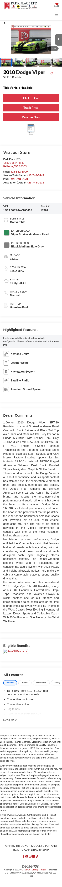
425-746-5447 (35, 175)
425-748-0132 (35, 182)
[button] (4, 23)
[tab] (10, 682)
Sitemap (35, 870)
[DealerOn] (30, 866)
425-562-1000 (19, 171)
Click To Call (31, 98)
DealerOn (26, 870)
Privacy (43, 870)
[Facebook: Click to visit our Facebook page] (24, 856)
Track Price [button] (31, 107)
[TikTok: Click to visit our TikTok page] (36, 856)
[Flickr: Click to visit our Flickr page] (33, 856)
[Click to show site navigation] (56, 16)
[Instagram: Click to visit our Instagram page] (30, 856)
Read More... (11, 720)
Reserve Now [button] (31, 117)
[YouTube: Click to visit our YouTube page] (26, 856)
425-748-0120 (19, 178)
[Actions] (56, 74)
